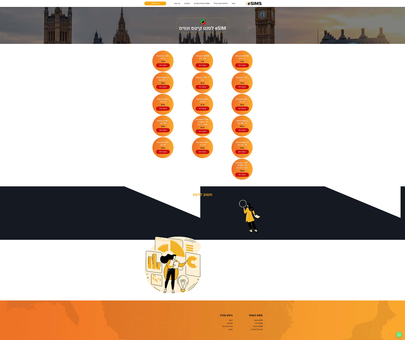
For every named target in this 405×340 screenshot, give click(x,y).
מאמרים (187, 3)
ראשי (233, 3)
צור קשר (177, 3)
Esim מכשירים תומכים (202, 3)
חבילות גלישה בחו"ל (221, 3)
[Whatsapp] (399, 334)
